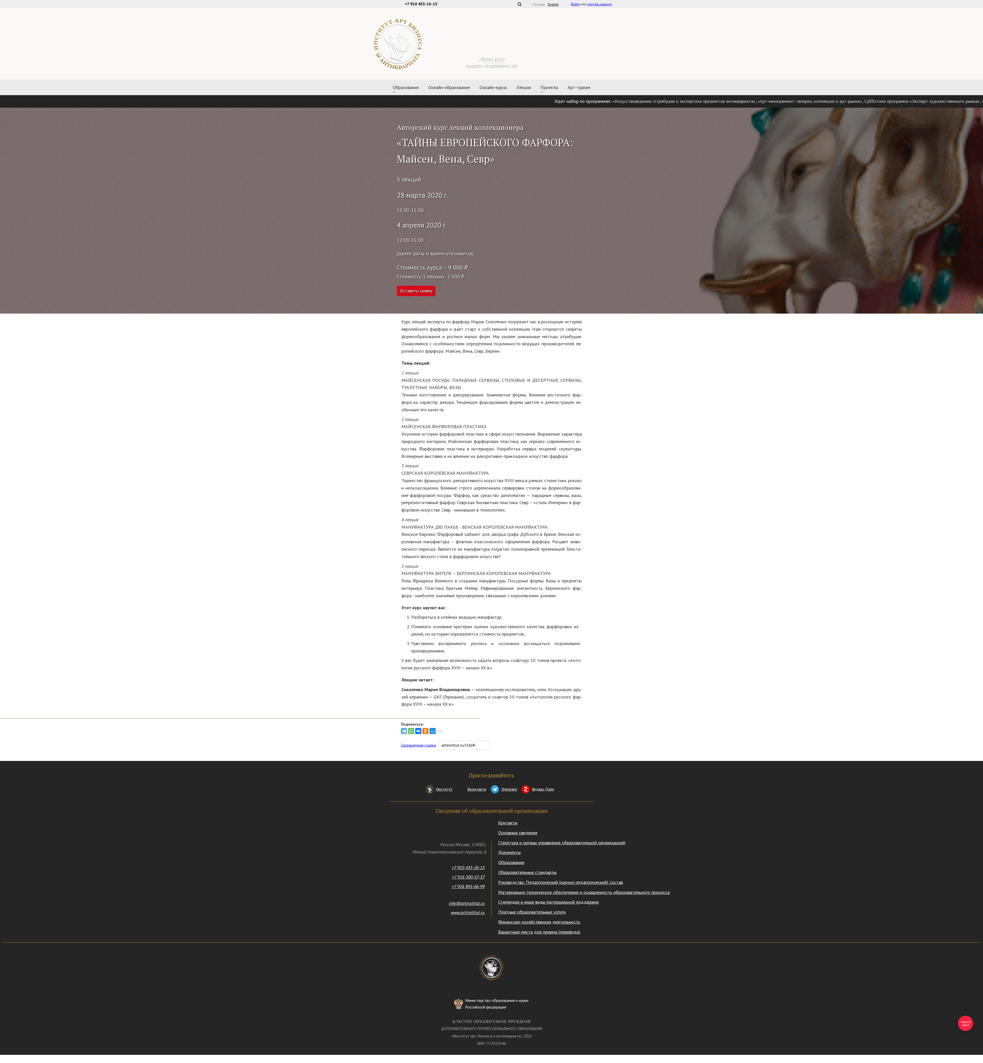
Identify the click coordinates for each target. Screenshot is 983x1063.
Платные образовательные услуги (532, 912)
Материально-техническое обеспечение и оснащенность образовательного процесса (584, 892)
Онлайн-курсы (493, 87)
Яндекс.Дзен (543, 789)
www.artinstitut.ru (468, 912)
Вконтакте (476, 789)
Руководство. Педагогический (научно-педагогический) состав (560, 882)
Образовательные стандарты (527, 872)
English (553, 4)
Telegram (509, 789)
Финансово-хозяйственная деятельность (539, 922)
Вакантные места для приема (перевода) (539, 932)
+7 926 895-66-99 (468, 886)
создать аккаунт (599, 4)
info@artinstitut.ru (467, 903)
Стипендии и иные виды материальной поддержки (548, 902)
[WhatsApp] (411, 731)
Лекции (523, 87)
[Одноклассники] (425, 731)
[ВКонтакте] (418, 731)
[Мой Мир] (433, 731)
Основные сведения (517, 833)
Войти (575, 4)
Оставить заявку (416, 291)
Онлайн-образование (449, 87)
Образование (511, 862)
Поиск (519, 4)
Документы (509, 852)
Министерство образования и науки (496, 1004)
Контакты (507, 823)
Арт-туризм (579, 87)
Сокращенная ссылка (418, 745)
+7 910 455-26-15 (468, 867)
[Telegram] (404, 731)
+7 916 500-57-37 (468, 877)
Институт (444, 789)
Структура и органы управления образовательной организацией (561, 843)
